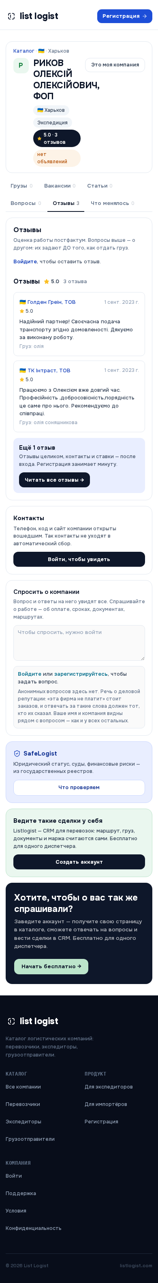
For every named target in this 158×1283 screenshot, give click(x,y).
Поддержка (21, 1193)
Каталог (23, 51)
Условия (16, 1211)
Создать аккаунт (79, 861)
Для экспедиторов (109, 1087)
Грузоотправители (30, 1139)
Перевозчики (23, 1104)
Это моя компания (115, 65)
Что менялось (113, 203)
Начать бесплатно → (51, 966)
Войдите (25, 261)
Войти (14, 1176)
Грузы (21, 185)
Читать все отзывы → (54, 479)
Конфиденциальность (34, 1228)
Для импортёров (106, 1104)
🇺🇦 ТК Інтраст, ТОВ (44, 370)
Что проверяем (79, 787)
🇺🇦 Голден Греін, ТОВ (47, 302)
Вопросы (26, 203)
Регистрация (121, 16)
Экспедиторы (23, 1122)
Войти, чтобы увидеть (79, 559)
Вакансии (60, 185)
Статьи (100, 185)
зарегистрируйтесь (81, 673)
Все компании (23, 1087)
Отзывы (66, 203)
